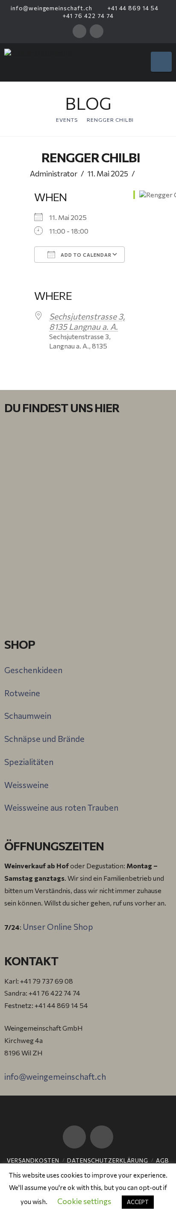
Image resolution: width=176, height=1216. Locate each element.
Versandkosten (33, 1160)
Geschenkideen (33, 670)
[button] (161, 62)
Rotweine (22, 693)
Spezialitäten (28, 761)
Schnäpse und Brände (44, 738)
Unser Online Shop (58, 926)
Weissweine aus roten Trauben (61, 807)
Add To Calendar (85, 255)
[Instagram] (96, 31)
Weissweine (26, 784)
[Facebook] (79, 31)
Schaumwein (27, 715)
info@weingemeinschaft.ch (50, 8)
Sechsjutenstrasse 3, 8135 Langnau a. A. (87, 321)
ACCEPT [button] (138, 1201)
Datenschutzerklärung (107, 1160)
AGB (162, 1160)
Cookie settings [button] (84, 1201)
